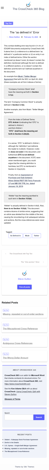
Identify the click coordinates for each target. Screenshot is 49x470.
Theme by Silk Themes (24, 467)
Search (7, 413)
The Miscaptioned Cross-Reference (20, 328)
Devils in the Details (12, 442)
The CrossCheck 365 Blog (28, 9)
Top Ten (8, 23)
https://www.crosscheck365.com (17, 384)
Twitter (36, 235)
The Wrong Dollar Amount (15, 357)
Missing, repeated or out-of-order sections (23, 313)
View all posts (24, 287)
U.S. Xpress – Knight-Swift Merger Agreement (21, 445)
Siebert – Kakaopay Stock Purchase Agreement (21, 439)
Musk (27, 235)
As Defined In (15, 235)
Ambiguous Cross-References (17, 343)
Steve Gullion (14, 37)
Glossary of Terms (12, 399)
